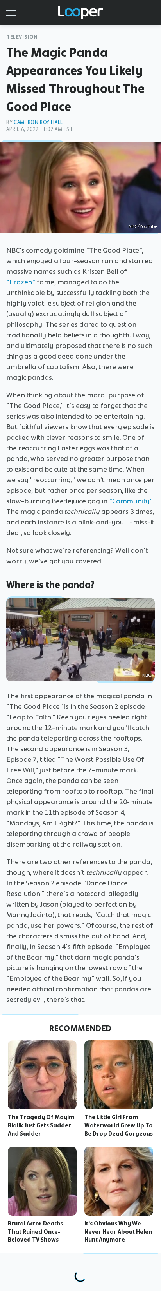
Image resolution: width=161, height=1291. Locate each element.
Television (22, 37)
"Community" (130, 501)
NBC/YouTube (143, 226)
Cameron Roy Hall (38, 122)
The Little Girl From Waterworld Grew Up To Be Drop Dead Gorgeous (118, 1125)
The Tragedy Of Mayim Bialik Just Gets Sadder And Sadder (41, 1125)
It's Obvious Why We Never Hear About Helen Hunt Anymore (118, 1232)
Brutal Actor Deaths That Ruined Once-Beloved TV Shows (35, 1232)
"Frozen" (20, 282)
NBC (146, 675)
